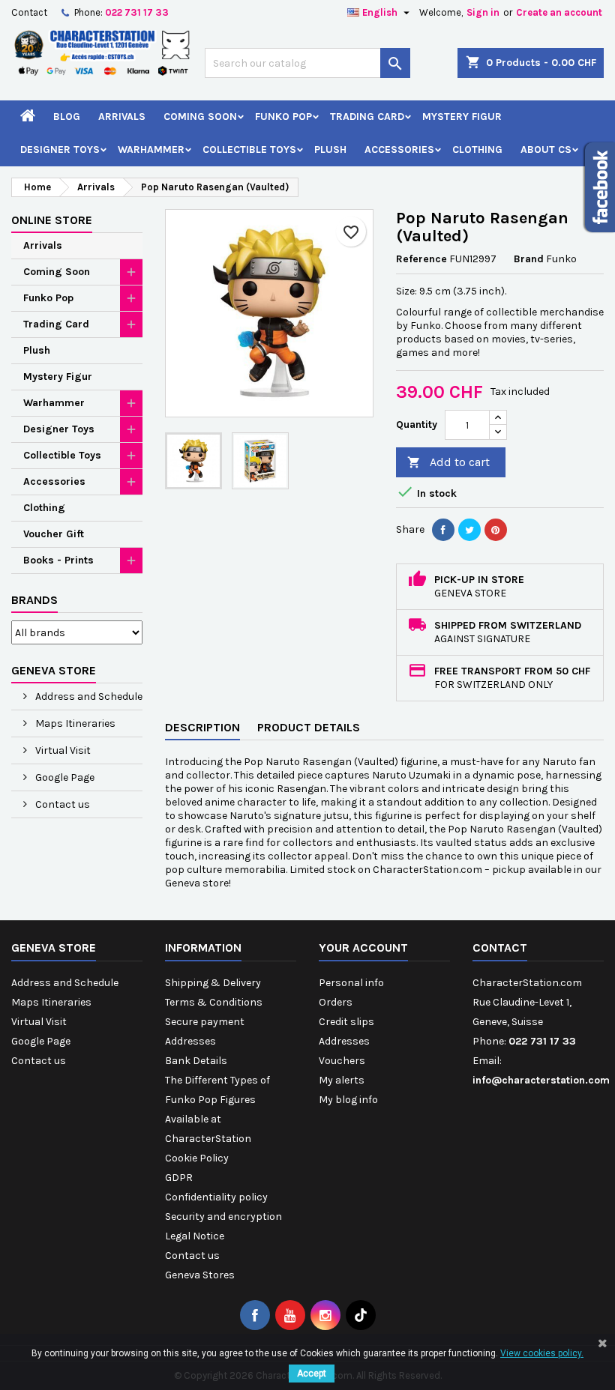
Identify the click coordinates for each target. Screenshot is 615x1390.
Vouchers (342, 1060)
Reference (421, 259)
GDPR (179, 1177)
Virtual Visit (62, 750)
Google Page (63, 777)
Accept (311, 1373)
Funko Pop (283, 116)
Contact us (61, 804)
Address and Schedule (87, 696)
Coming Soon (200, 116)
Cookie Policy (197, 1158)
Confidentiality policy (216, 1197)
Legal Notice (194, 1236)
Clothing (477, 149)
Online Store (51, 220)
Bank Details (196, 1060)
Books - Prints (58, 560)
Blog (66, 116)
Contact (29, 12)
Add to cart (448, 462)
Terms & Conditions (213, 1002)
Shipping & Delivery (213, 982)
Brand (529, 259)
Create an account (559, 12)
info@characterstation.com (541, 1080)
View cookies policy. (542, 1353)
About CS (546, 149)
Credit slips (346, 1021)
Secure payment (204, 1021)
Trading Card (367, 116)
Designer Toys (60, 149)
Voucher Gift (53, 534)
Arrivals (122, 116)
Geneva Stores (200, 1275)
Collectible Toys (249, 149)
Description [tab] (202, 727)
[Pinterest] (495, 530)
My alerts (341, 1080)
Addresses (190, 1041)
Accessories (399, 149)
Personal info (351, 982)
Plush (330, 149)
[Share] (443, 530)
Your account (363, 947)
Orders (335, 1002)
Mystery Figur (462, 116)
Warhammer (151, 149)
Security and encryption (223, 1216)
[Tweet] (469, 530)
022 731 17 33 (137, 12)
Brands (34, 600)
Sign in (483, 12)
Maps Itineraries (74, 723)
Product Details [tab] (308, 727)
